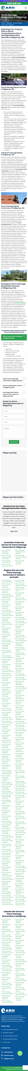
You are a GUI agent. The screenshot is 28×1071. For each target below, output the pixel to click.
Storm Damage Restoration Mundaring (20, 665)
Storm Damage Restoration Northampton (20, 707)
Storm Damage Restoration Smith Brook (20, 970)
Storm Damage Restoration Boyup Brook (7, 624)
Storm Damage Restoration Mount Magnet (21, 649)
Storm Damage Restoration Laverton (20, 594)
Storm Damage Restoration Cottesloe (6, 726)
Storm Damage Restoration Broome (7, 640)
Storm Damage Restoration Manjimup (20, 608)
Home (3, 23)
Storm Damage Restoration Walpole (21, 979)
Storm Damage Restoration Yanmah (21, 994)
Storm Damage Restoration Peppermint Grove (21, 718)
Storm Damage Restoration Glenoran (6, 979)
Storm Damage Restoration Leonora (21, 598)
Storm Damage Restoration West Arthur (20, 852)
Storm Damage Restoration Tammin (21, 793)
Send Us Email (8, 1055)
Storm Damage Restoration (10, 1036)
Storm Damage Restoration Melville (21, 618)
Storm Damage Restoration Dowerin (7, 783)
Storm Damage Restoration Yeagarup (20, 998)
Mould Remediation (8, 1032)
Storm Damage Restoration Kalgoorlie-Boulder (7, 874)
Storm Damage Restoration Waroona (20, 846)
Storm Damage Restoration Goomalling (6, 831)
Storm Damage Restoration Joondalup (6, 863)
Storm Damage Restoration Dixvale (7, 969)
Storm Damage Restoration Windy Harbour (21, 989)
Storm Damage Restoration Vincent (21, 828)
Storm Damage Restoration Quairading (20, 744)
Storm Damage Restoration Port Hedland (20, 739)
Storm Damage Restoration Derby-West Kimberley (7, 772)
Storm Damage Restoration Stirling (21, 782)
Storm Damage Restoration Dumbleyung (6, 787)
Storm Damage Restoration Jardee (7, 983)
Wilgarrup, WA (9, 1059)
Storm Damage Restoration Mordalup (20, 926)
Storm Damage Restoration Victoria (7, 565)
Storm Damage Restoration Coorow (7, 718)
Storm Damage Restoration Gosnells (7, 836)
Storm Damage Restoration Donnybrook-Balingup (6, 778)
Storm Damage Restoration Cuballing (6, 737)
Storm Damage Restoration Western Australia (21, 557)
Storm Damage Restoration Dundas (7, 792)
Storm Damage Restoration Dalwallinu (6, 751)
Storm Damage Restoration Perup (20, 951)
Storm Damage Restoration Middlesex (20, 921)
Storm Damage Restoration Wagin (21, 831)
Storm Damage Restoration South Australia (20, 551)
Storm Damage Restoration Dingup (7, 966)
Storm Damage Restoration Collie (7, 709)
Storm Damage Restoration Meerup (7, 1001)
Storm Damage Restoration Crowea (7, 952)
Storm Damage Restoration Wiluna (21, 870)
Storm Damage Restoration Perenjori (21, 722)
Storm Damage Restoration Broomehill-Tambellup (6, 646)
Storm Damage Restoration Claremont (6, 699)
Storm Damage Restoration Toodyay (20, 802)
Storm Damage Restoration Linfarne (7, 992)
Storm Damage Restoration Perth (20, 726)
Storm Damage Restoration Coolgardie (6, 714)
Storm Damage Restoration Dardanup (6, 761)
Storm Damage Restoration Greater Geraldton (7, 840)
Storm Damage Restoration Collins (7, 948)
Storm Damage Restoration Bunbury (7, 656)
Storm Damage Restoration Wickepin (20, 862)
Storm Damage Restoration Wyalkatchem (20, 885)
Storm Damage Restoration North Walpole (20, 931)
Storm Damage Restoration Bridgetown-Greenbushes (6, 630)
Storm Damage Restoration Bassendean (6, 601)
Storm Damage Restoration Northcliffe (20, 936)
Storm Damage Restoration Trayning (20, 808)
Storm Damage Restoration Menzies (21, 621)
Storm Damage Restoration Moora (21, 636)
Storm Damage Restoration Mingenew (20, 631)
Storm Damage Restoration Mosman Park (20, 644)
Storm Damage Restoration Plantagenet (20, 734)
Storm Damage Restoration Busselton (6, 661)
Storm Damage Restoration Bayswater (6, 606)
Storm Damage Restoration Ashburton (6, 590)
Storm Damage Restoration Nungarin (20, 712)
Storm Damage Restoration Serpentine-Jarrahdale (20, 766)
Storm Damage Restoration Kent (6, 892)
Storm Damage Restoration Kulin (20, 581)
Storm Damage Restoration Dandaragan (6, 756)
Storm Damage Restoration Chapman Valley (6, 689)
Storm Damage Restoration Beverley (7, 614)
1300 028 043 (14, 3)
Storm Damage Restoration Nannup (21, 678)
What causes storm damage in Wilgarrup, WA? (12, 337)
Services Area (6, 1042)
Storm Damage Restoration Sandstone (20, 760)
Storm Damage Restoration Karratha (7, 878)
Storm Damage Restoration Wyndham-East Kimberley (20, 891)
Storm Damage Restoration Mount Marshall (21, 654)
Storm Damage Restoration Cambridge (6, 666)
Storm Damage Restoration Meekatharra (20, 613)
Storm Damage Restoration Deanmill (6, 956)
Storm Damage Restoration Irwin (6, 854)
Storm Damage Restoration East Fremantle (6, 796)
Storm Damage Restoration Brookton (6, 636)
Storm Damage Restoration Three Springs (20, 797)
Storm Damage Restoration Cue (6, 741)
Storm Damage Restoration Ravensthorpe (20, 749)
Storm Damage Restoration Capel (7, 674)
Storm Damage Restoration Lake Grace (20, 589)
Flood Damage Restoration (10, 1039)
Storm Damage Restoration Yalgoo (21, 896)
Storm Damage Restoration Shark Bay (20, 772)
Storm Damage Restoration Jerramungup (6, 858)
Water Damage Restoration (10, 1029)
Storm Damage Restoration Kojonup (7, 896)
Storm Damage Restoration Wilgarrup (11, 24)
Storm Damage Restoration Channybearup (6, 944)
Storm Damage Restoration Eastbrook (6, 974)
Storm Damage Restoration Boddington (6, 619)
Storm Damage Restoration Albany (7, 581)
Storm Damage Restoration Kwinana (21, 584)
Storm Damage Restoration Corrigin (7, 722)
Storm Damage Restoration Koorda (7, 903)
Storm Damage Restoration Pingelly (21, 729)
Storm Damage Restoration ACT (6, 561)
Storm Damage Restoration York (20, 904)
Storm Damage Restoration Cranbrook (6, 731)
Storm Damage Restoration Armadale (6, 585)
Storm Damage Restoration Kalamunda (6, 868)
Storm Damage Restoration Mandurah (20, 603)
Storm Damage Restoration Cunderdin (6, 745)
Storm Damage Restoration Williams (21, 866)
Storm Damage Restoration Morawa (21, 639)
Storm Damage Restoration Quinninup (20, 956)
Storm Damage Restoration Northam (20, 702)
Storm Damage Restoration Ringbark (21, 960)
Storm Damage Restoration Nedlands (20, 691)
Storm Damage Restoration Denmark (6, 766)
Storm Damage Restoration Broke (7, 935)
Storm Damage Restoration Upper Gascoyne (20, 813)
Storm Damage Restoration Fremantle (6, 817)
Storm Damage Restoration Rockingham (20, 755)
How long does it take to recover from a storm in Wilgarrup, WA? (11, 394)
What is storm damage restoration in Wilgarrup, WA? (13, 380)
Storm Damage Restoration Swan (20, 789)
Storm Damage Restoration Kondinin (7, 900)
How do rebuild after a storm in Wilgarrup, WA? (12, 386)
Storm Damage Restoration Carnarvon (6, 684)
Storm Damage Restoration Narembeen (20, 682)
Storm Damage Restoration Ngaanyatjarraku (20, 697)
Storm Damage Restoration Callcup (7, 939)
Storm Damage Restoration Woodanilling (20, 880)
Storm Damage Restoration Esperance (6, 807)
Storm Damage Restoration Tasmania (20, 562)
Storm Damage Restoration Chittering (6, 694)
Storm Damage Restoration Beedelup (6, 926)
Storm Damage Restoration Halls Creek (6, 845)
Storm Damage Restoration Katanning (6, 883)
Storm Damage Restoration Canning (7, 670)
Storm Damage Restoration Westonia (20, 857)
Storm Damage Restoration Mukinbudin (20, 659)
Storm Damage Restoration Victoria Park (21, 818)
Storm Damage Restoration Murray (21, 674)
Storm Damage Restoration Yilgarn (21, 900)
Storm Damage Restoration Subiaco (21, 785)
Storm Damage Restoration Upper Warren (20, 975)
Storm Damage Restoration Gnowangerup (6, 826)
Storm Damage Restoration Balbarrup (6, 921)
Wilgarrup (9, 23)
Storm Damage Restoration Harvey (7, 850)
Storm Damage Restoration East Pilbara (6, 802)
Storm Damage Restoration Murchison (20, 670)
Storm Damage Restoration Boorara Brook (7, 931)
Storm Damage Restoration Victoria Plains (21, 823)
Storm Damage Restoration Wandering (20, 836)
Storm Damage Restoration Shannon (20, 964)
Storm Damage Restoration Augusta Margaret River (7, 596)
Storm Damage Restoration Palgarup (20, 941)
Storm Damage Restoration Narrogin (21, 687)
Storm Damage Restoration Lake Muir (6, 988)
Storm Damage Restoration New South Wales (6, 557)
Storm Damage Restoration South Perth (20, 777)
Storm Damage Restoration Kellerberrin (6, 888)
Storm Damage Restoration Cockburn (6, 705)
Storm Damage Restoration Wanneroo (20, 841)
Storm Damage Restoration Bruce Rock (7, 652)
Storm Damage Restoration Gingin (7, 822)
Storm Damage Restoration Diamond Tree (6, 961)
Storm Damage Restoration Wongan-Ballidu (20, 875)
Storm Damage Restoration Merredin (20, 626)
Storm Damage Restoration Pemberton (20, 947)
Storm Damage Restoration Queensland (6, 551)
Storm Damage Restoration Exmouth (6, 812)
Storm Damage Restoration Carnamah (6, 678)
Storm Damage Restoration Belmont (7, 611)
